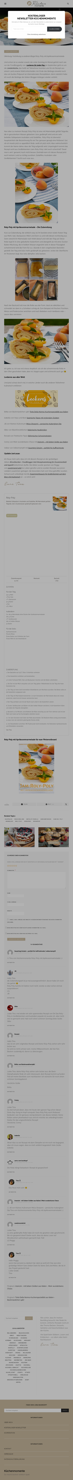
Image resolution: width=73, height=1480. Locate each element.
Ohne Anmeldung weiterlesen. (36, 34)
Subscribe (54, 29)
